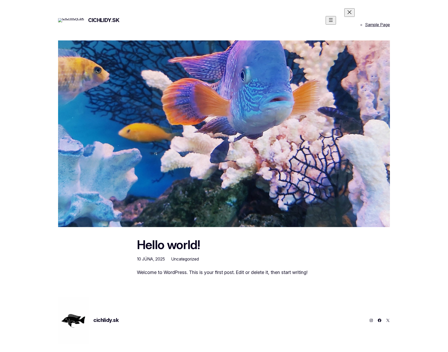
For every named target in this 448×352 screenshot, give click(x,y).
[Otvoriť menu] (331, 20)
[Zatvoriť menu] (349, 12)
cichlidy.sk (104, 20)
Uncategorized (185, 259)
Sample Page (377, 24)
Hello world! (168, 244)
